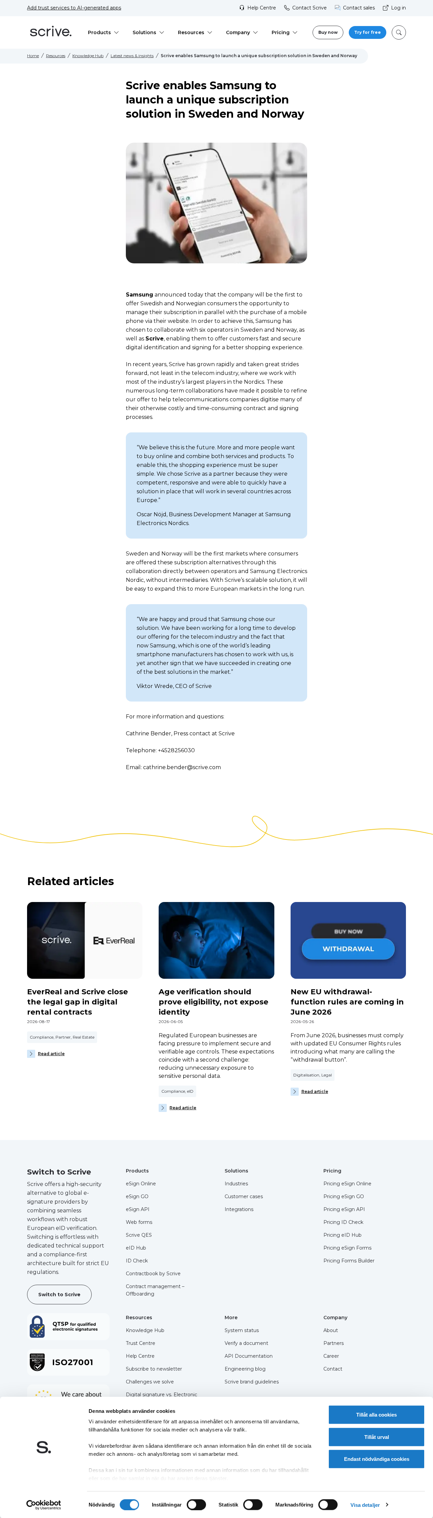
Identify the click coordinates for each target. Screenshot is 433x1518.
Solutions (236, 1171)
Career (331, 1356)
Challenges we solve (150, 1382)
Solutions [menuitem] (144, 32)
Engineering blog (245, 1369)
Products (137, 1171)
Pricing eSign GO (343, 1196)
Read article (51, 1053)
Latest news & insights (132, 55)
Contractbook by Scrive (153, 1274)
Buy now (328, 32)
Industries (236, 1184)
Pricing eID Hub (342, 1235)
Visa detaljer (365, 1505)
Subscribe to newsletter (154, 1369)
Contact (332, 1369)
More (231, 1317)
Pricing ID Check (343, 1222)
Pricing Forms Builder (348, 1261)
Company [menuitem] (238, 32)
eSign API (138, 1209)
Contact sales (359, 8)
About (330, 1330)
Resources (55, 55)
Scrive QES (139, 1235)
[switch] (196, 1504)
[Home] (50, 32)
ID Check (137, 1261)
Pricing (332, 1171)
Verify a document (246, 1343)
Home (33, 55)
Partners (333, 1343)
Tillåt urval (376, 1437)
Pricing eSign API (344, 1209)
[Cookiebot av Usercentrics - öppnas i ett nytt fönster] (43, 1505)
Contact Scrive (309, 8)
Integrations (239, 1209)
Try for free (367, 32)
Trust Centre (140, 1343)
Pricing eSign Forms (347, 1248)
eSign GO (137, 1196)
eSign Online (141, 1184)
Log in (398, 8)
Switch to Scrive (59, 1294)
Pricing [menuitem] (281, 32)
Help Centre (261, 8)
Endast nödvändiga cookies (376, 1459)
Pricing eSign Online (347, 1184)
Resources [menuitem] (191, 32)
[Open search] (399, 32)
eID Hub (136, 1248)
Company (335, 1317)
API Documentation (249, 1356)
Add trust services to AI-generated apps (74, 8)
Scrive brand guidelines (252, 1382)
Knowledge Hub (88, 55)
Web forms (139, 1222)
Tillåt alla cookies (376, 1415)
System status (242, 1330)
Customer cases (244, 1196)
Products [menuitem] (99, 32)
